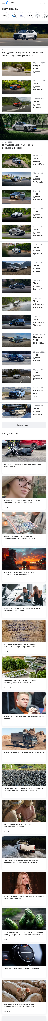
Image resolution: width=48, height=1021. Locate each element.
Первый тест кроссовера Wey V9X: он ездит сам (39, 340)
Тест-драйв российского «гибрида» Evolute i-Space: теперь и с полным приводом (39, 376)
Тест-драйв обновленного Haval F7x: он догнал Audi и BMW (39, 215)
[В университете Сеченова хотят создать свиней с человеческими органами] (24, 997)
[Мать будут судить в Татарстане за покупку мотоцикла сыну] (24, 457)
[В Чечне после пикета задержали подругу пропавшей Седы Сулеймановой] (24, 493)
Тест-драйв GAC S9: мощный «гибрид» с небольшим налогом (39, 179)
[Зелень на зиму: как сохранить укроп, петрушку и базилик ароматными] (24, 673)
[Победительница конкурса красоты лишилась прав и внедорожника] (24, 889)
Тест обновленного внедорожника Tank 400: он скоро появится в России (39, 304)
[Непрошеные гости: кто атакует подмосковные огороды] (24, 817)
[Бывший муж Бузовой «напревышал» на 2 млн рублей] (24, 709)
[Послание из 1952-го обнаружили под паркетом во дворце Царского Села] (24, 637)
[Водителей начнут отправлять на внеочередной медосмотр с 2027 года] (24, 529)
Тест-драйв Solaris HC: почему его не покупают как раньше (39, 358)
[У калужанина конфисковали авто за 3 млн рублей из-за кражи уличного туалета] (24, 853)
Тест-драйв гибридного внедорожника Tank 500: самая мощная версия (39, 411)
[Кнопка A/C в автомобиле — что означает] (24, 961)
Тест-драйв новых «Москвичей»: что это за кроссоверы (39, 268)
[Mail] (7, 3)
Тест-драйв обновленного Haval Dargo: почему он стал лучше (39, 161)
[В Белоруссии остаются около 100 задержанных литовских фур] (24, 565)
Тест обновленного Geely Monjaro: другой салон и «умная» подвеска (39, 322)
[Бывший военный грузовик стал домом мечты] (24, 745)
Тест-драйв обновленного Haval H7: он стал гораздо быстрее (39, 232)
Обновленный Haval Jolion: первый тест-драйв (39, 393)
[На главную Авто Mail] (12, 3)
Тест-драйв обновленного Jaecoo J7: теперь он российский (39, 197)
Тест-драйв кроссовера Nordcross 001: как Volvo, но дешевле (39, 250)
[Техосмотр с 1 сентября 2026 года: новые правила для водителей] (24, 601)
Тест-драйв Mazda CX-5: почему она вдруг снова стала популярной (39, 286)
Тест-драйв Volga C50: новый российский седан (17, 146)
